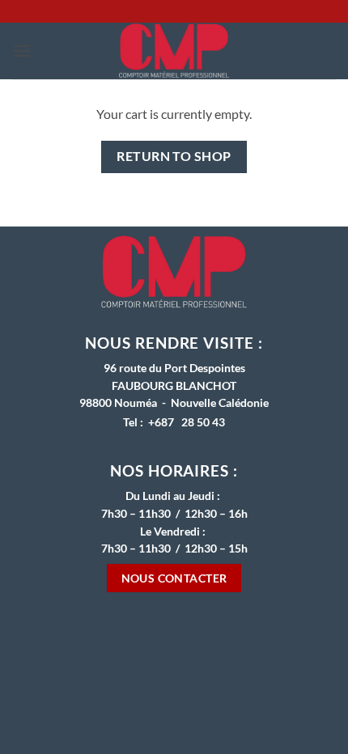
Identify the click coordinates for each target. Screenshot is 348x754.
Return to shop (174, 156)
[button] (22, 50)
